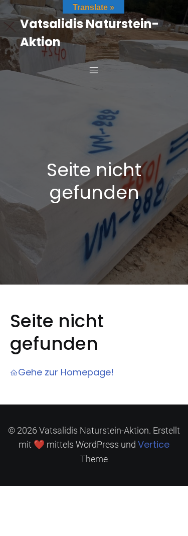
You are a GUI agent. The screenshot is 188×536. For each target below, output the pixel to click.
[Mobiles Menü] (94, 69)
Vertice (153, 444)
